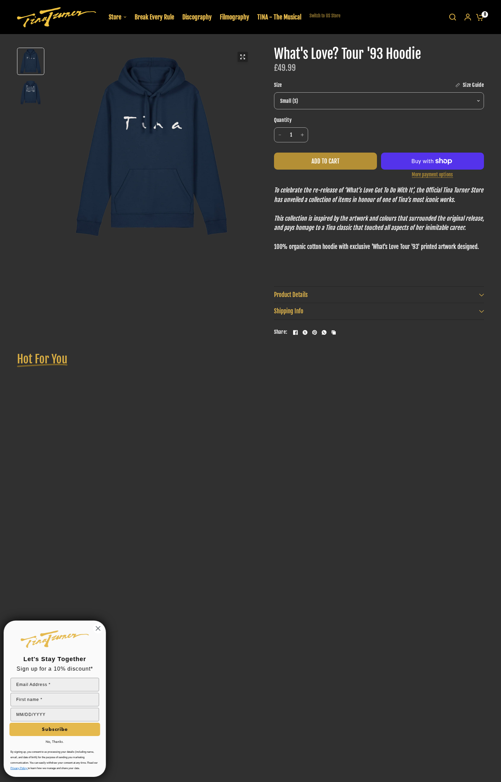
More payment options (432, 174)
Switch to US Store (324, 15)
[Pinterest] (314, 332)
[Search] (452, 17)
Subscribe (56, 729)
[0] (478, 17)
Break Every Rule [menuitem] (154, 17)
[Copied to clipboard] (334, 332)
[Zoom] (243, 57)
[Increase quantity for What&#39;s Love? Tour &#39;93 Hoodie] (302, 135)
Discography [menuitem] (197, 17)
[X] (305, 332)
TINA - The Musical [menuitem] (279, 17)
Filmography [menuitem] (234, 17)
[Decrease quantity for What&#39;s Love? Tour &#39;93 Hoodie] (279, 135)
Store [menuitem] (115, 17)
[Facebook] (295, 332)
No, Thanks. (56, 741)
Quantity (283, 120)
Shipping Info (288, 311)
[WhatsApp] (324, 332)
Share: (281, 332)
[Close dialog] (99, 628)
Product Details (291, 294)
